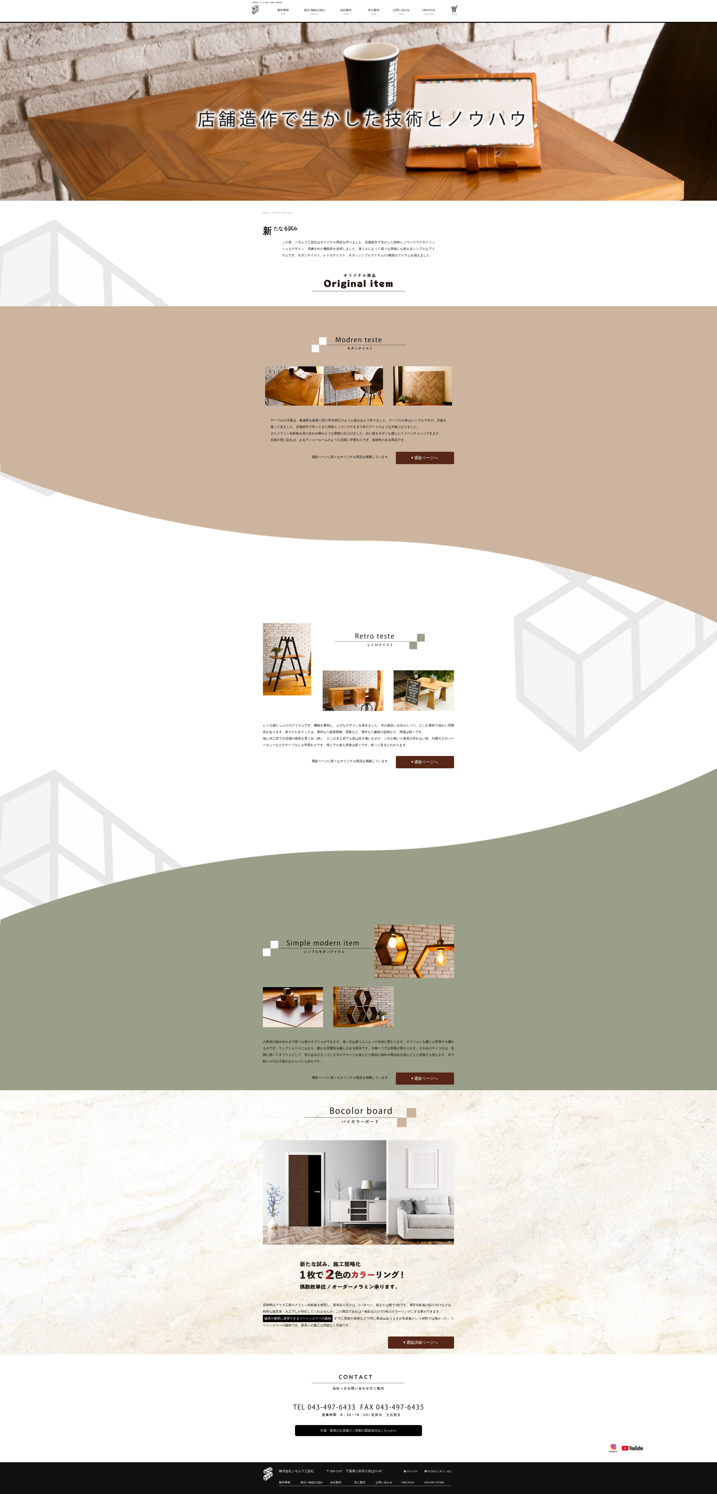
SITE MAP (412, 1471)
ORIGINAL (408, 1482)
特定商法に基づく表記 (439, 1471)
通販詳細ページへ (421, 1342)
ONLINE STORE (434, 1482)
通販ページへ (425, 458)
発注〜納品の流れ (311, 1482)
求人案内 (359, 1482)
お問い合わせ (383, 1482)
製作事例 (284, 1482)
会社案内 (335, 1482)
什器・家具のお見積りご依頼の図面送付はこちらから (358, 1430)
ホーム (266, 213)
